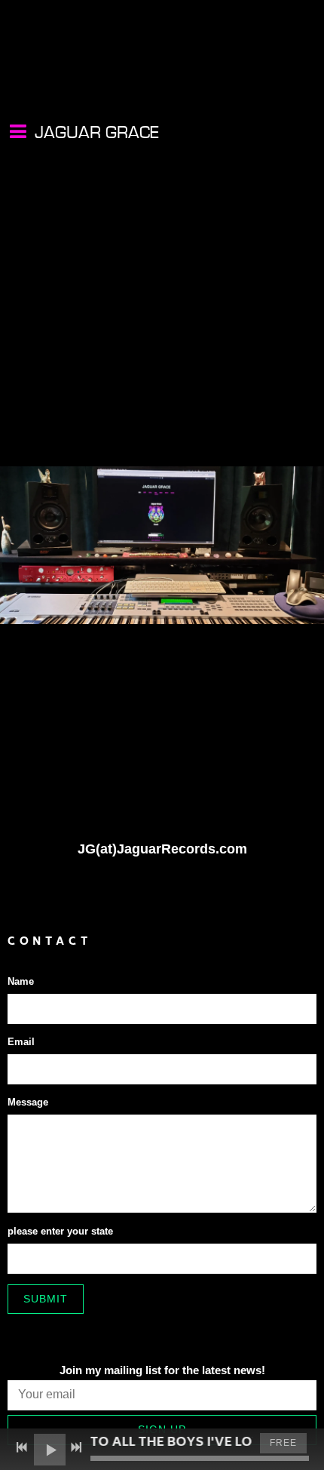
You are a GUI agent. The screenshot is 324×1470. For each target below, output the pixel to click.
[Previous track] (22, 1447)
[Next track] (76, 1447)
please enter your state (60, 1231)
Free (283, 1443)
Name (21, 981)
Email (21, 1041)
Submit (45, 1299)
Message (28, 1102)
